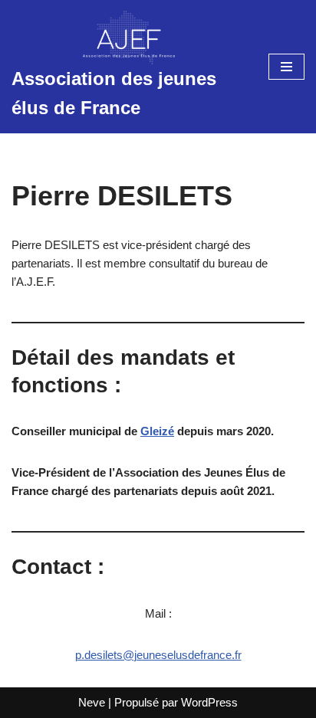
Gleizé (157, 431)
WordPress (209, 702)
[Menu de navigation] (286, 67)
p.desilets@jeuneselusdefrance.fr (158, 654)
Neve (91, 702)
